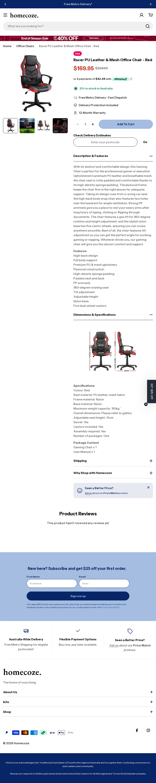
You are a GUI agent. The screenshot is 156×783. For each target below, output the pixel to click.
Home (7, 46)
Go (145, 142)
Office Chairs (25, 46)
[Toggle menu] (5, 15)
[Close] (148, 487)
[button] (5, 4)
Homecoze (21, 743)
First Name (33, 576)
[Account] (141, 15)
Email (82, 576)
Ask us (88, 493)
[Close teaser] (146, 404)
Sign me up (78, 596)
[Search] (147, 26)
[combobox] (78, 26)
